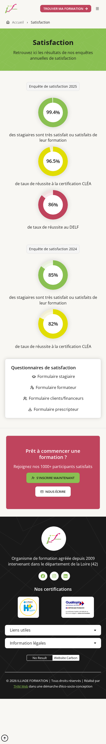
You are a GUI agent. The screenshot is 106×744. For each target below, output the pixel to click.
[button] (97, 8)
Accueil (18, 22)
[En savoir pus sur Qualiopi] (77, 607)
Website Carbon (65, 658)
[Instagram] (54, 576)
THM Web (21, 686)
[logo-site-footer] (53, 539)
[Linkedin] (65, 576)
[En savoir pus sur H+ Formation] (28, 607)
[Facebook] (42, 576)
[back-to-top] (4, 738)
